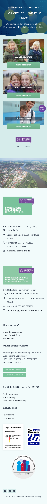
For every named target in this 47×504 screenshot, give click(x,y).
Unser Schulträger (11, 335)
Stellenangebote (11, 394)
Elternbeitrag (9, 397)
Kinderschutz (9, 338)
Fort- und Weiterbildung (14, 400)
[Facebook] (5, 491)
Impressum (8, 415)
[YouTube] (14, 491)
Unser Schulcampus (12, 332)
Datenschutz (9, 418)
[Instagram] (10, 491)
